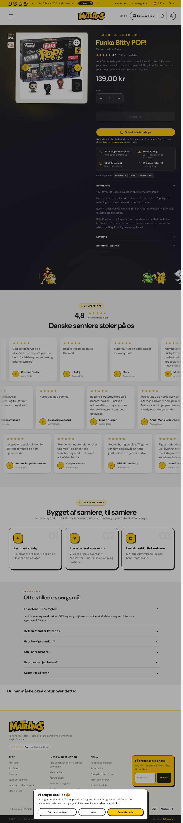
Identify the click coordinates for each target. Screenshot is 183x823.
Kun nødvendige (57, 812)
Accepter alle (125, 812)
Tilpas (92, 812)
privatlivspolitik (108, 803)
